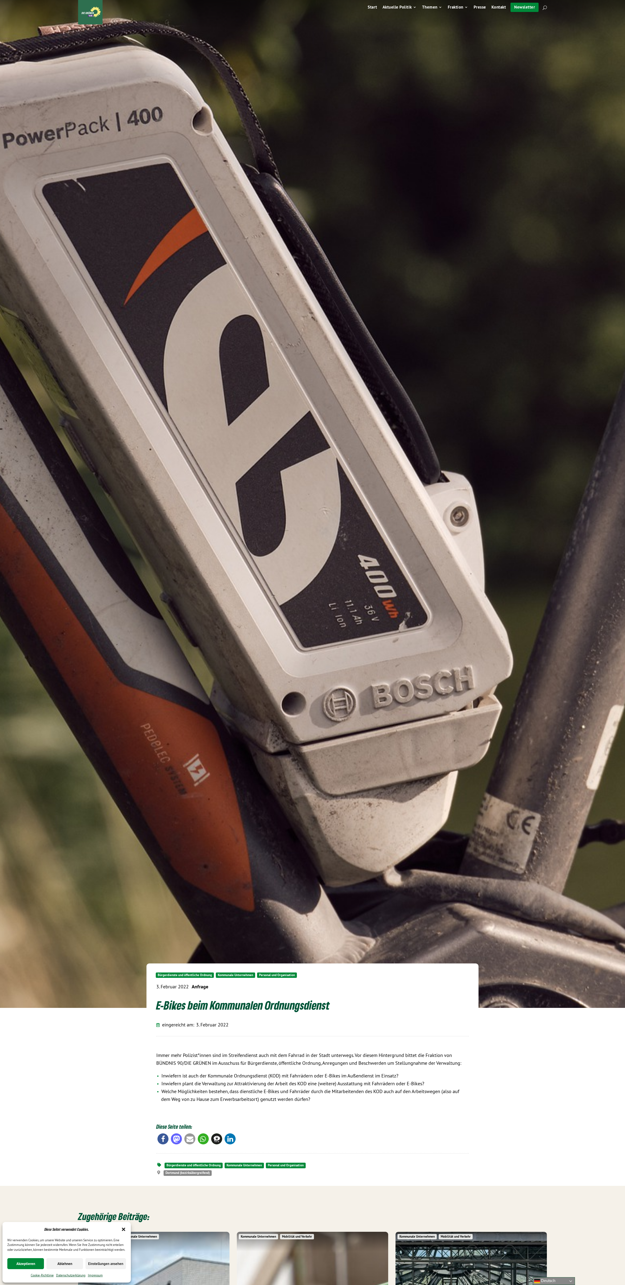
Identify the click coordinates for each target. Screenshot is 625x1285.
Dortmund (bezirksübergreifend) (188, 1173)
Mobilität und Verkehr (297, 1236)
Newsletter (524, 7)
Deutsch (547, 1281)
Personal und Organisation (277, 975)
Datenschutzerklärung (70, 1275)
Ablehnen (64, 1263)
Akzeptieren (25, 1263)
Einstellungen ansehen (105, 1263)
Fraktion (455, 7)
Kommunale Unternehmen (235, 975)
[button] (123, 1229)
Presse (480, 7)
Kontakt (498, 7)
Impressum (95, 1275)
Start (372, 7)
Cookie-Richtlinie (42, 1275)
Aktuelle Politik (397, 7)
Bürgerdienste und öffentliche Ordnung (185, 975)
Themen (430, 7)
